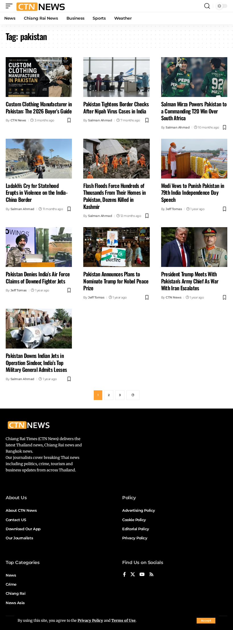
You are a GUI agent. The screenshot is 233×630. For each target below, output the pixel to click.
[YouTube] (142, 575)
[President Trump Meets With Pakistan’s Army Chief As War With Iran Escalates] (194, 247)
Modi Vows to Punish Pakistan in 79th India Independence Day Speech (192, 192)
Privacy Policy (90, 620)
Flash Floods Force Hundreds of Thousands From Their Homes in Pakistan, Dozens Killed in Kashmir (114, 195)
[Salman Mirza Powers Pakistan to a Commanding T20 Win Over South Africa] (194, 77)
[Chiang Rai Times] (40, 6)
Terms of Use (123, 620)
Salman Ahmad (100, 120)
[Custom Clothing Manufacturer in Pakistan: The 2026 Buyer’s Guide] (39, 77)
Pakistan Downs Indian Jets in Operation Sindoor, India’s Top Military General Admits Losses (36, 362)
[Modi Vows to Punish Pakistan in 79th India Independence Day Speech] (194, 159)
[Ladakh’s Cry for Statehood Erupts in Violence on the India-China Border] (39, 159)
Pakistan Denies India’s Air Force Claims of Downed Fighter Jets (38, 277)
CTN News (18, 120)
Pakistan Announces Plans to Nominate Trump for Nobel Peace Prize (115, 281)
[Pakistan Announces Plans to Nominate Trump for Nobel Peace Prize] (116, 247)
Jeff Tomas (174, 209)
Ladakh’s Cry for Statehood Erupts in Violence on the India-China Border (36, 192)
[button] (206, 620)
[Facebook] (124, 575)
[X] (133, 575)
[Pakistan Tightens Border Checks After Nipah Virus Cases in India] (116, 77)
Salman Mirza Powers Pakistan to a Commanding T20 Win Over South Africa (194, 111)
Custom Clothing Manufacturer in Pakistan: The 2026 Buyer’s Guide (39, 107)
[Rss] (151, 575)
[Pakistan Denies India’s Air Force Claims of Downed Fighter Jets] (39, 247)
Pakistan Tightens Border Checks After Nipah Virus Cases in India (116, 107)
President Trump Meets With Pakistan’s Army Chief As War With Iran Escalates (190, 281)
